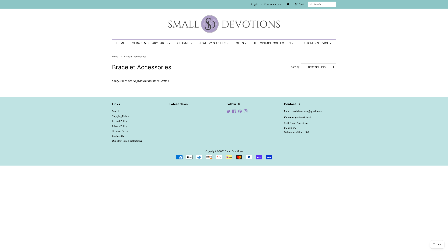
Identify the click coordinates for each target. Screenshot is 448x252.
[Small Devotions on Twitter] (228, 112)
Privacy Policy (119, 126)
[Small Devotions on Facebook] (234, 112)
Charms (183, 43)
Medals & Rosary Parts (150, 43)
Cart (301, 4)
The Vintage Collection (273, 43)
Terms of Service (121, 131)
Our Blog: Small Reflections (127, 140)
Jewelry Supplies (213, 43)
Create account (273, 4)
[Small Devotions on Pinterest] (240, 112)
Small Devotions (234, 151)
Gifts (240, 43)
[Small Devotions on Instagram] (245, 112)
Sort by (295, 67)
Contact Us (118, 136)
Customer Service (315, 43)
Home (120, 43)
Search (115, 111)
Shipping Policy (120, 116)
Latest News (178, 104)
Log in (254, 4)
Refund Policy (119, 121)
